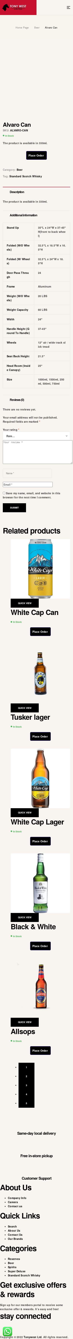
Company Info (17, 1198)
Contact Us (15, 1234)
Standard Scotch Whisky (25, 176)
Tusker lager (30, 717)
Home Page (22, 27)
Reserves (14, 1259)
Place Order (36, 155)
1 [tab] (26, 1067)
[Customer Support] (36, 1166)
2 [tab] (26, 1076)
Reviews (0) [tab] (17, 400)
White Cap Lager (37, 821)
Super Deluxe (16, 1271)
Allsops (23, 1031)
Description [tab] (17, 192)
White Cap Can (34, 612)
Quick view (24, 603)
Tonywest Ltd (33, 1337)
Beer (36, 27)
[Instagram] (14, 1329)
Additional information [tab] (23, 215)
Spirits (12, 1267)
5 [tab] (26, 1103)
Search (12, 1226)
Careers (13, 1202)
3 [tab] (26, 1085)
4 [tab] (26, 1094)
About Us (14, 1230)
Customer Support (36, 1178)
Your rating (11, 429)
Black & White (33, 926)
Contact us (15, 1206)
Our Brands (15, 1239)
